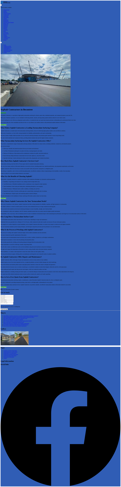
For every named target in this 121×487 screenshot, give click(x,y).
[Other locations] (1, 5)
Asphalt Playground (7, 50)
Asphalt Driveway (7, 47)
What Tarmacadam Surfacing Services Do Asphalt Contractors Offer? (18, 317)
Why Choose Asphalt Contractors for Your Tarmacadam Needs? (17, 320)
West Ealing (6, 17)
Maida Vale (5, 23)
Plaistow (5, 28)
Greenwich (5, 16)
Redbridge (5, 25)
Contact (5, 52)
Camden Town (6, 37)
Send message (4, 309)
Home (4, 45)
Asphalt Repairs (6, 51)
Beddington (6, 21)
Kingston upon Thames (8, 22)
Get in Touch (3, 124)
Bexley (5, 40)
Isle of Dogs (6, 33)
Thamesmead (6, 9)
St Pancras (5, 32)
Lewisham (5, 38)
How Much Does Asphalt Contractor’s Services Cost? (15, 318)
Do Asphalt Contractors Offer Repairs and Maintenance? (15, 324)
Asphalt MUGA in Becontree (9, 353)
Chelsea (5, 18)
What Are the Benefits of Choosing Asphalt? (13, 319)
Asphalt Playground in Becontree (10, 354)
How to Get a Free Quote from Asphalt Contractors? (15, 325)
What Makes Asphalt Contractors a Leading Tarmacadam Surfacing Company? (20, 315)
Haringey (5, 27)
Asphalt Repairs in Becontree (9, 355)
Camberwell (6, 14)
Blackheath (5, 20)
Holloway (5, 26)
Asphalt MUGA (7, 48)
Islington (5, 12)
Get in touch (3, 113)
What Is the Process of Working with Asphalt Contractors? (16, 323)
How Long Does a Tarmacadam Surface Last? (13, 322)
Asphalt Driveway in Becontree (10, 351)
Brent (4, 31)
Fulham (5, 35)
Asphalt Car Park (7, 46)
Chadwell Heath (7, 13)
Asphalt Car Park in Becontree (10, 350)
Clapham (5, 36)
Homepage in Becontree (8, 357)
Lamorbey (5, 30)
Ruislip (5, 11)
